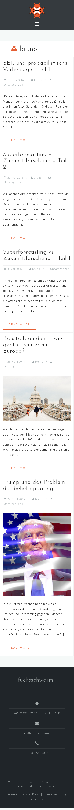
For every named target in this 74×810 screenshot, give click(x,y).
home (10, 781)
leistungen (28, 781)
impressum (48, 786)
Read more (19, 140)
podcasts (61, 781)
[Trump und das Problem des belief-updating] (37, 554)
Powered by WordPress (24, 794)
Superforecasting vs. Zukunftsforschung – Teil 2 (35, 161)
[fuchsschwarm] (37, 10)
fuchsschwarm (35, 680)
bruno (38, 80)
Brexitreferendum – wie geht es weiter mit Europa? (32, 345)
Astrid (58, 794)
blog (45, 781)
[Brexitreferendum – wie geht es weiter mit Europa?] (37, 398)
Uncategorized (13, 84)
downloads (26, 786)
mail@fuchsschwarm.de (37, 733)
